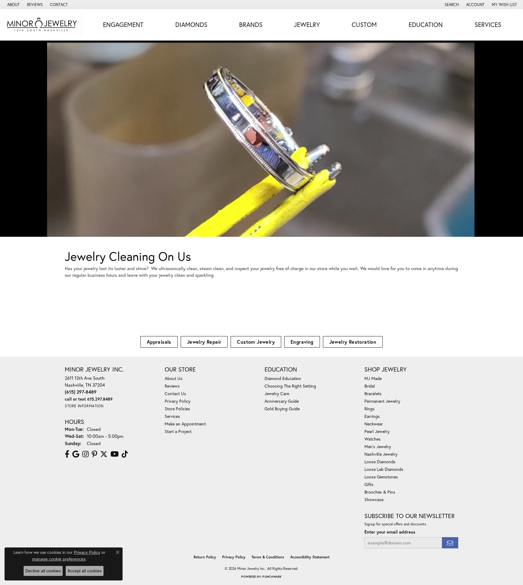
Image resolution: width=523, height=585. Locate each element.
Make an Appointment (185, 424)
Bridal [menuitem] (369, 386)
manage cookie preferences (59, 559)
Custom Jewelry (256, 342)
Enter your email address (389, 532)
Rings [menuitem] (369, 408)
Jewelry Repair (204, 342)
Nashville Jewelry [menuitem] (380, 454)
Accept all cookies (84, 570)
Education (426, 24)
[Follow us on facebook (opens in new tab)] (67, 454)
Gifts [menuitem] (368, 484)
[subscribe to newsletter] (450, 542)
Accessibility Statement (310, 557)
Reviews (172, 386)
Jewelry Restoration (353, 342)
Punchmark (271, 577)
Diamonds (191, 24)
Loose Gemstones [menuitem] (381, 477)
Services (488, 24)
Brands (250, 24)
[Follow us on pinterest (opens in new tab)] (94, 454)
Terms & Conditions (268, 557)
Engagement (123, 24)
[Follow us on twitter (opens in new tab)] (103, 454)
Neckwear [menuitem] (373, 424)
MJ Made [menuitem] (373, 378)
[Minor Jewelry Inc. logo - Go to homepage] (42, 25)
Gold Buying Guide (282, 408)
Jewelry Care (277, 393)
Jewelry (307, 24)
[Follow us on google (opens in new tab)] (75, 454)
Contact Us (175, 393)
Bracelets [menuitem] (373, 393)
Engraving (302, 342)
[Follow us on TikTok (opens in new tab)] (125, 454)
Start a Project (178, 431)
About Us (174, 378)
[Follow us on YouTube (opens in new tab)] (114, 454)
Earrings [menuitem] (372, 416)
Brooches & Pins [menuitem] (379, 492)
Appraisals (159, 342)
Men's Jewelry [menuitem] (377, 446)
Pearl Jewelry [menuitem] (377, 431)
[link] (13, 4)
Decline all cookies (43, 570)
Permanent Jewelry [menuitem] (382, 401)
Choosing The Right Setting (290, 386)
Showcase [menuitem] (373, 499)
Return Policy (205, 557)
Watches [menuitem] (372, 439)
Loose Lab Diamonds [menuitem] (383, 469)
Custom (364, 24)
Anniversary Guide (282, 401)
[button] (451, 4)
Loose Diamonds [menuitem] (380, 461)
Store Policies (177, 408)
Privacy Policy (177, 401)
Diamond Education (283, 378)
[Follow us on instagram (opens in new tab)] (85, 454)
